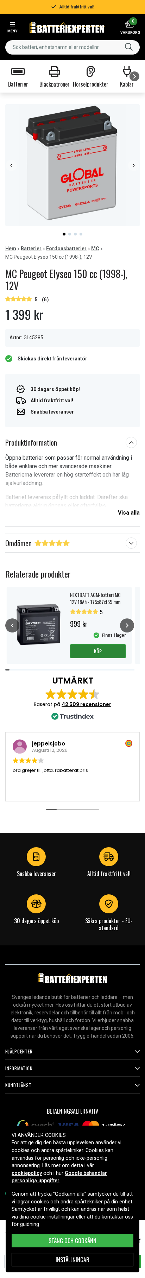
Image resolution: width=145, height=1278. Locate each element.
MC (95, 248)
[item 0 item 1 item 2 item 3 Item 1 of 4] (72, 165)
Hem (10, 248)
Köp (98, 651)
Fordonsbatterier (66, 248)
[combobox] (72, 47)
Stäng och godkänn (72, 1240)
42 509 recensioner (86, 704)
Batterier (31, 248)
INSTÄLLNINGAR (72, 1259)
